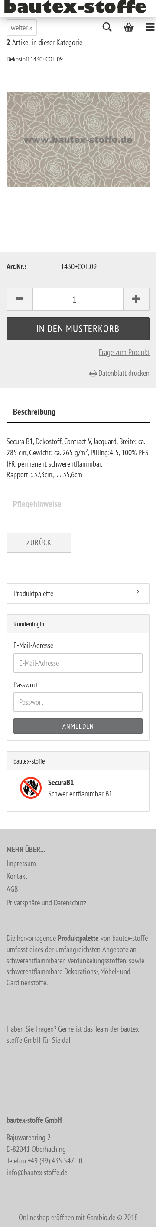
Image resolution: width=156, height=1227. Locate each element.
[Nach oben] (132, 1214)
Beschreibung (34, 411)
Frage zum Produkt (124, 352)
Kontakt (16, 876)
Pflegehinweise (37, 503)
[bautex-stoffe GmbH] (78, 6)
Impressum (21, 863)
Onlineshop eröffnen (46, 1217)
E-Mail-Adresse (33, 645)
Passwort (25, 685)
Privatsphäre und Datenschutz (46, 902)
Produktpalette (33, 593)
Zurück (39, 542)
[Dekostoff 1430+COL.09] (78, 139)
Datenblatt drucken (123, 373)
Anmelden (78, 726)
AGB (12, 889)
